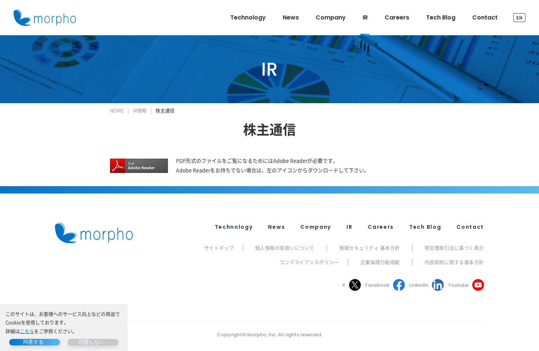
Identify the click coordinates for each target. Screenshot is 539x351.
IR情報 (140, 110)
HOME (117, 110)
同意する (33, 342)
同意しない (91, 342)
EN (519, 17)
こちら (27, 331)
